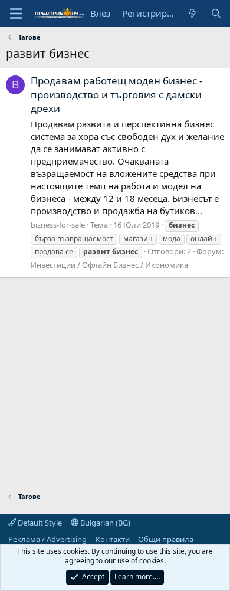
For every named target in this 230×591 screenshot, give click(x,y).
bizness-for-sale (58, 224)
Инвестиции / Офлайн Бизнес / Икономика (109, 265)
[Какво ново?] (192, 13)
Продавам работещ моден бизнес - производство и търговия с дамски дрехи (116, 95)
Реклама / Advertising (47, 539)
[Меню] (16, 13)
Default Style (39, 522)
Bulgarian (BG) (104, 522)
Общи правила (165, 539)
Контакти (113, 539)
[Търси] (216, 13)
